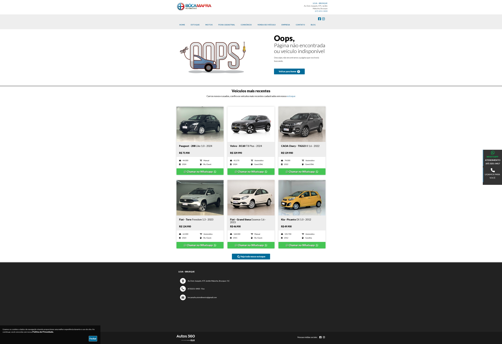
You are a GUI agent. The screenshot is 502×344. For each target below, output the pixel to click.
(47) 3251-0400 (321, 11)
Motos (209, 25)
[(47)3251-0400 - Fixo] (192, 291)
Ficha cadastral (226, 25)
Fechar (93, 338)
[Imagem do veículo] (200, 124)
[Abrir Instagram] (324, 337)
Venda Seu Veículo (267, 25)
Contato (300, 25)
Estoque (195, 25)
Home (182, 25)
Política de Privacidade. (43, 332)
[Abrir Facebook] (320, 337)
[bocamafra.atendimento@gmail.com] (198, 299)
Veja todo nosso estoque (252, 256)
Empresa (285, 25)
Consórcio (246, 25)
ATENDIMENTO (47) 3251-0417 (492, 162)
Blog (313, 25)
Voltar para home (288, 71)
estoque (291, 96)
